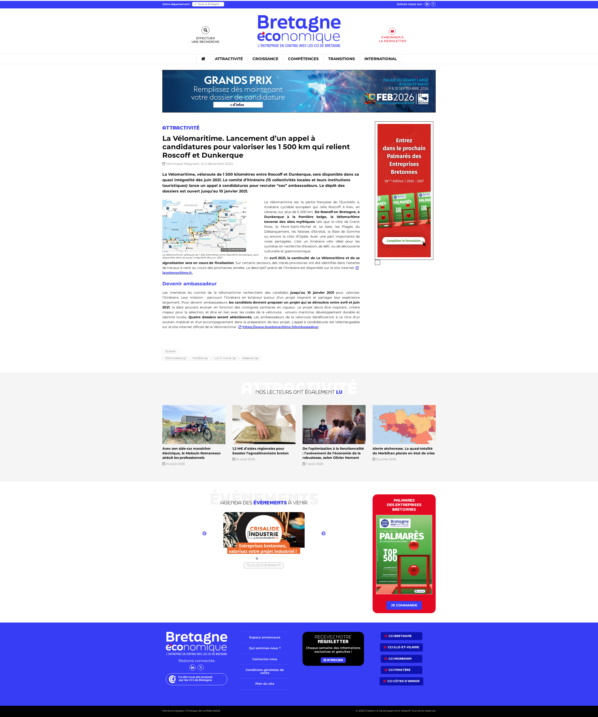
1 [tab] (257, 558)
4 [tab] (271, 558)
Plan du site (264, 683)
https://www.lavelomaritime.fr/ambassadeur (280, 327)
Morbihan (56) (250, 358)
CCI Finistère (399, 670)
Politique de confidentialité (202, 710)
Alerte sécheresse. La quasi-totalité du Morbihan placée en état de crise (404, 450)
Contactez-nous (264, 659)
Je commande (404, 605)
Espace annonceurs (264, 637)
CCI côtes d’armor (403, 681)
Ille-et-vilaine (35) (225, 358)
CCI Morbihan (400, 659)
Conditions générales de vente (265, 671)
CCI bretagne (400, 636)
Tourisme (170, 351)
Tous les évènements (263, 565)
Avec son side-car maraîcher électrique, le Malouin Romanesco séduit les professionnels (191, 453)
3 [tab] (266, 558)
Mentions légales (173, 710)
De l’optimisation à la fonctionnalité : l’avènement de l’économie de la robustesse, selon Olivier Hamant (333, 453)
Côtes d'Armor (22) (175, 358)
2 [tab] (261, 558)
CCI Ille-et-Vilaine (403, 647)
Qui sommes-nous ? (265, 648)
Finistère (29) (200, 358)
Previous (204, 533)
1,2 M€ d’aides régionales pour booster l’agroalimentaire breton (260, 450)
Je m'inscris (333, 660)
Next (323, 533)
